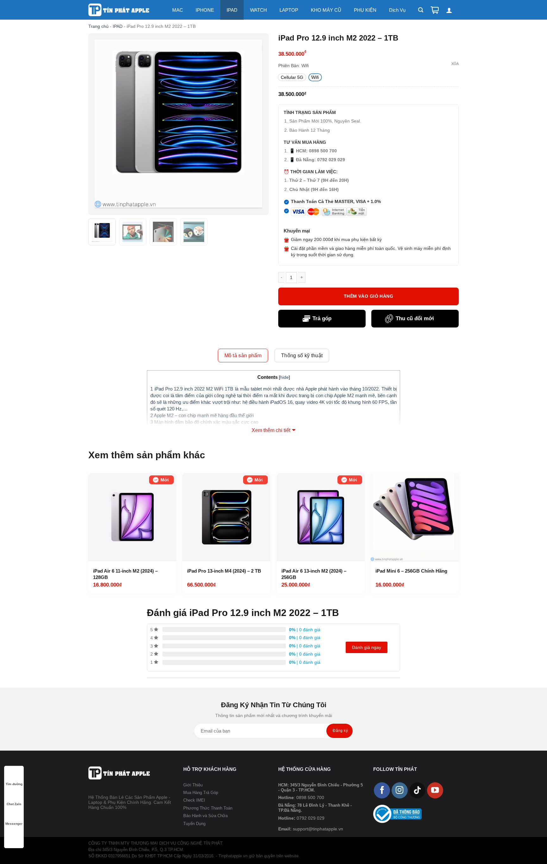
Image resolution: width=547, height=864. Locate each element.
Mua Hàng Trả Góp (200, 792)
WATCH (258, 10)
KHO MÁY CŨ (326, 10)
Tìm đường (14, 784)
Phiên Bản (288, 65)
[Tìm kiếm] (421, 10)
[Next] (456, 533)
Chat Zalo (14, 804)
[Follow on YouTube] (435, 790)
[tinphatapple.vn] (119, 10)
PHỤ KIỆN (365, 10)
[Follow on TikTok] (417, 790)
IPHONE (205, 10)
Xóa (455, 64)
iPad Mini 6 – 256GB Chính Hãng (411, 571)
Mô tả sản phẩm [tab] (242, 355)
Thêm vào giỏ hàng (368, 296)
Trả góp (321, 318)
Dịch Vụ (397, 10)
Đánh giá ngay (366, 647)
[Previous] (90, 533)
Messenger (13, 823)
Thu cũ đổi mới (415, 318)
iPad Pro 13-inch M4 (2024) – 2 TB (224, 571)
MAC (177, 10)
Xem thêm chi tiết (271, 430)
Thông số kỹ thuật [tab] (302, 355)
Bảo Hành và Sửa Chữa (205, 815)
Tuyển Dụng (194, 823)
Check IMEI (194, 800)
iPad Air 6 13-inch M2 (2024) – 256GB (313, 574)
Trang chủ (98, 26)
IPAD (232, 10)
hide (284, 377)
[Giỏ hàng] (435, 10)
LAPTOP (289, 10)
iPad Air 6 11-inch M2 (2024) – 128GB (125, 574)
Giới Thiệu (193, 785)
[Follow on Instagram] (400, 790)
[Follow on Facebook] (382, 790)
